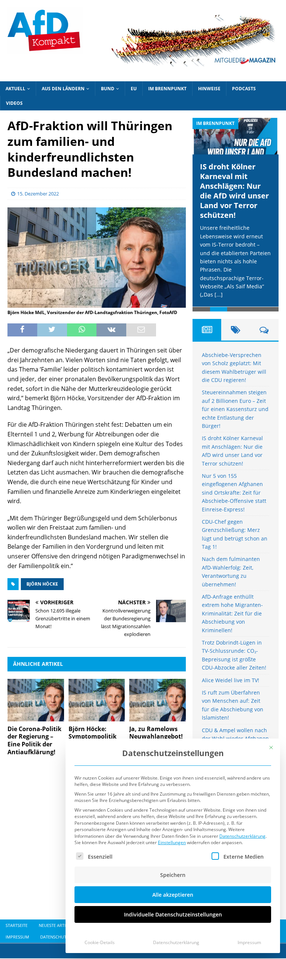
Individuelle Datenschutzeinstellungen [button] (173, 914)
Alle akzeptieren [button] (172, 894)
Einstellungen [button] (172, 842)
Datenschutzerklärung (242, 836)
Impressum (249, 942)
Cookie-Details (100, 942)
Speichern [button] (172, 874)
